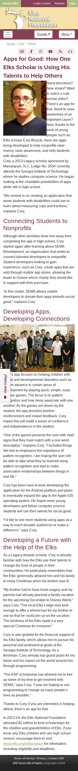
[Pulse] (22, 51)
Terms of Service (24, 758)
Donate (42, 34)
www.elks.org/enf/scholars (23, 743)
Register (60, 3)
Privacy (42, 758)
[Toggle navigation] (8, 34)
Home (11, 43)
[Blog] (60, 51)
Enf (21, 43)
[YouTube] (50, 51)
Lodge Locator (41, 3)
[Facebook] (31, 51)
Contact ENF (56, 758)
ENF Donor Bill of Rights (27, 763)
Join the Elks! (10, 3)
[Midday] (70, 51)
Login (72, 3)
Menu (66, 34)
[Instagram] (40, 51)
